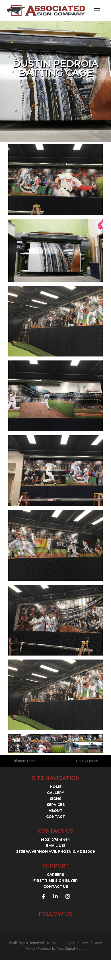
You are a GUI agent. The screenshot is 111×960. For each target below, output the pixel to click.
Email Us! (55, 845)
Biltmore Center (25, 761)
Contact (55, 816)
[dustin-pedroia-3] (55, 620)
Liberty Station (87, 761)
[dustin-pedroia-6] (55, 395)
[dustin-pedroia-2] (55, 695)
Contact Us (55, 886)
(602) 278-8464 (55, 839)
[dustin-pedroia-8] (55, 250)
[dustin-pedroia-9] (55, 179)
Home (55, 787)
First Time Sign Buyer (55, 880)
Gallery (55, 793)
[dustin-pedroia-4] (55, 545)
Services (56, 805)
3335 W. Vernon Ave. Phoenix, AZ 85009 (55, 851)
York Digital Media (71, 949)
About (55, 810)
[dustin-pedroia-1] (55, 743)
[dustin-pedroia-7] (55, 321)
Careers (55, 874)
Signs (55, 799)
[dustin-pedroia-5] (55, 470)
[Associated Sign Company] (46, 10)
